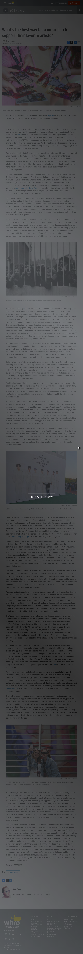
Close (79, 448)
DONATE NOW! (41, 497)
